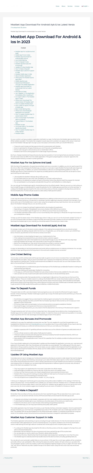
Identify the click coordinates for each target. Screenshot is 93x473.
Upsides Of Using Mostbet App (24, 67)
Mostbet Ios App (20, 124)
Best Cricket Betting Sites (22, 109)
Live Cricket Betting (21, 60)
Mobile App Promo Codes (22, 55)
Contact (77, 6)
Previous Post (7, 458)
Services (70, 6)
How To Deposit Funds (22, 62)
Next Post (86, 458)
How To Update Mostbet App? (24, 103)
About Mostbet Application (23, 76)
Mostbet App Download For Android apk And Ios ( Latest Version (23, 88)
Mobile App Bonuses (21, 81)
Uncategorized (15, 27)
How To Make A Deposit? (22, 69)
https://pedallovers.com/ (38, 324)
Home (57, 6)
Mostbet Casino (19, 133)
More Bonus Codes (20, 91)
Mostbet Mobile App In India (23, 74)
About (63, 6)
